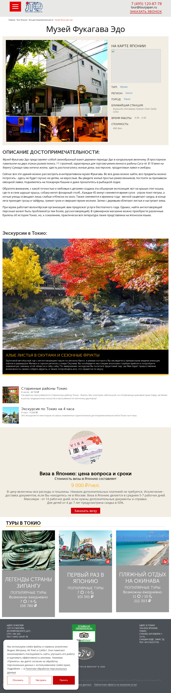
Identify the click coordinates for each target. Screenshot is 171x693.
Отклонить (18, 680)
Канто (129, 93)
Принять (64, 680)
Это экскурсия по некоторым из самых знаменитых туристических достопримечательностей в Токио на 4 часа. (79, 415)
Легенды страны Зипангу (28, 582)
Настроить (41, 680)
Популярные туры (28, 592)
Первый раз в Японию (85, 578)
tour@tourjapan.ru (144, 7)
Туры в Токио (23, 523)
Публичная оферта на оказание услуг (115, 684)
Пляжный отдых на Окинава (142, 577)
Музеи (124, 86)
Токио (127, 99)
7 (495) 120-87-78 (146, 3)
